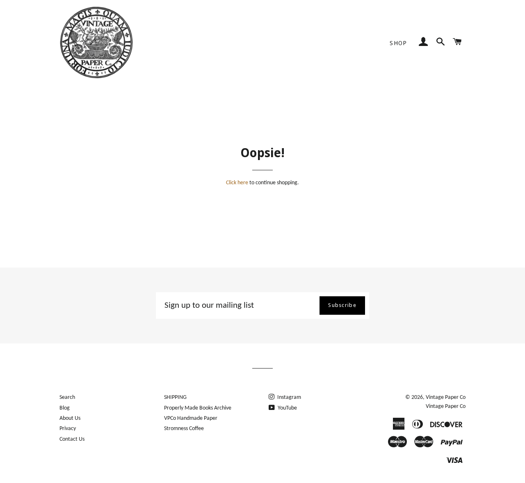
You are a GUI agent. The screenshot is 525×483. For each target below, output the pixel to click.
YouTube (286, 408)
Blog (64, 408)
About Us (69, 418)
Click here (237, 183)
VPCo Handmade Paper (190, 418)
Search (67, 397)
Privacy (67, 429)
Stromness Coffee (184, 429)
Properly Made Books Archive (197, 408)
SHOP (398, 43)
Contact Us (71, 439)
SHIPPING (175, 397)
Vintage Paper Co (446, 397)
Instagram (288, 397)
